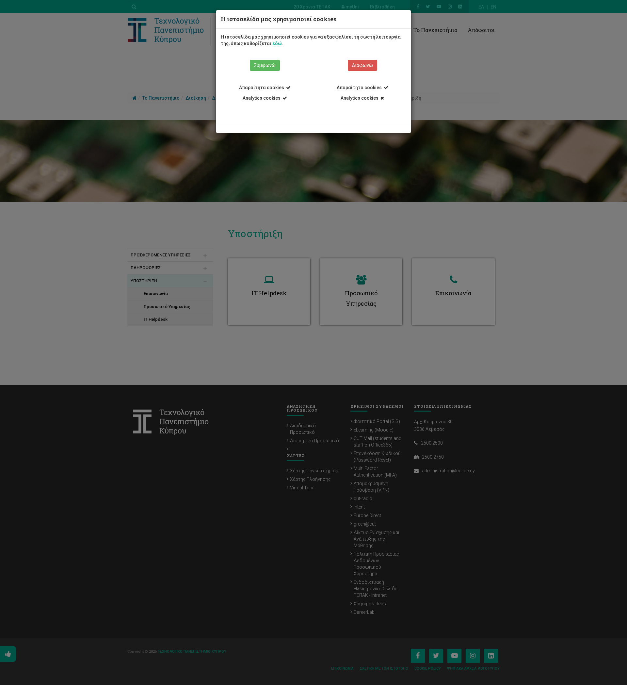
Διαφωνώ (362, 65)
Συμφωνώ (265, 65)
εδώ (277, 43)
